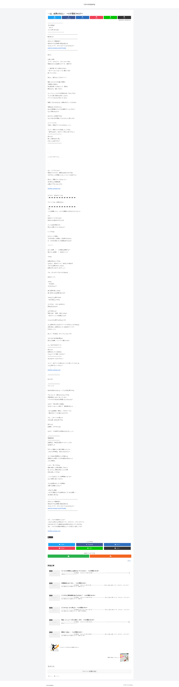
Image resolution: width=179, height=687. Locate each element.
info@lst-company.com (54, 188)
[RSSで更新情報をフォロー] (110, 556)
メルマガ (51, 537)
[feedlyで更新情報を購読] (68, 556)
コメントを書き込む (89, 671)
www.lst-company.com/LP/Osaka (57, 48)
